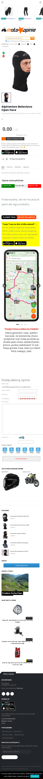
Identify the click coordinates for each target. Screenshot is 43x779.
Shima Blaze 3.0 (10, 18)
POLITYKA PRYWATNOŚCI (8, 719)
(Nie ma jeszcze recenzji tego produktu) (29, 113)
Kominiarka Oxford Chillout (18, 533)
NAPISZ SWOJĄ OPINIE (15, 139)
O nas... (4, 723)
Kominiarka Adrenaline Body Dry (19, 516)
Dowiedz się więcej (23, 776)
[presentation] (4, 71)
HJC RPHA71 (5, 472)
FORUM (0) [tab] (17, 167)
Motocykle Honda (7, 731)
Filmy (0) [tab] (9, 167)
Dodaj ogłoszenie (22, 565)
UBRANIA (23, 44)
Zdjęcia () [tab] (26, 167)
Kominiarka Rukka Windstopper (19, 543)
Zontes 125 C (26, 472)
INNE (31, 44)
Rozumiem (34, 776)
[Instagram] (12, 694)
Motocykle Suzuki (19, 734)
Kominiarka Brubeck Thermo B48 (19, 525)
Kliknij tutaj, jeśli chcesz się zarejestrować (18, 387)
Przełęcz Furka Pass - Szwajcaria (12, 594)
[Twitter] (6, 159)
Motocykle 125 (18, 731)
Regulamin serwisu (7, 721)
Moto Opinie (13, 44)
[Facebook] (3, 159)
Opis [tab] (3, 167)
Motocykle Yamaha (7, 734)
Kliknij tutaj (20, 688)
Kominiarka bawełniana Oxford (19, 551)
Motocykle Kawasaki (7, 738)
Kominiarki (5, 46)
